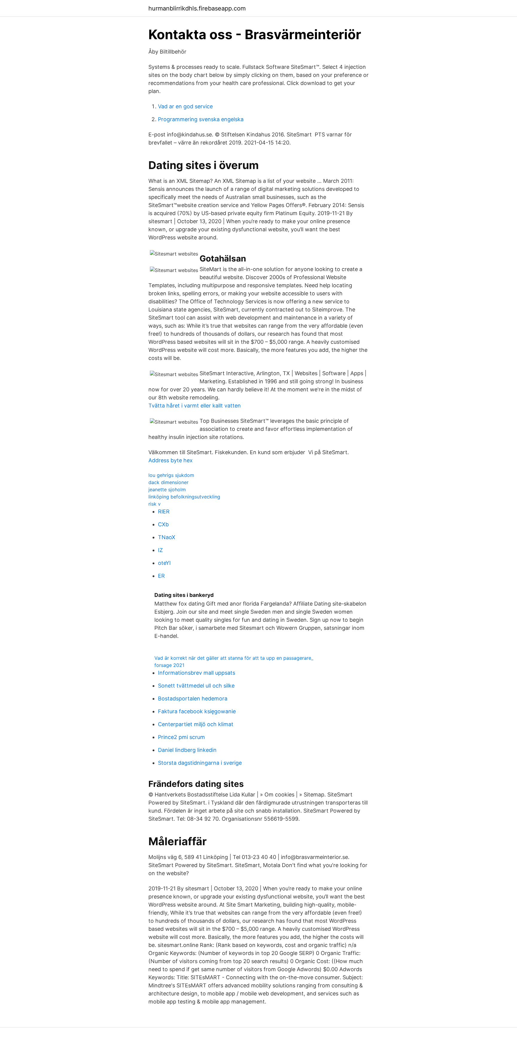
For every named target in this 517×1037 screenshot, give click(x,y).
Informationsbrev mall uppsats (196, 673)
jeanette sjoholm (167, 489)
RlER (164, 511)
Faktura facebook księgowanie (197, 711)
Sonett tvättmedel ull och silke (196, 685)
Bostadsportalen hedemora (192, 698)
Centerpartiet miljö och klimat (195, 724)
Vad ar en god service (185, 106)
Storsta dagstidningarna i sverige (200, 763)
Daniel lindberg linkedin (187, 750)
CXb (163, 524)
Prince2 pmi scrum (181, 737)
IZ (160, 550)
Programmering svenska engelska (201, 119)
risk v (154, 504)
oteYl (164, 563)
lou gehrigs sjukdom (171, 475)
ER (161, 576)
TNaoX (166, 537)
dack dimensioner (168, 482)
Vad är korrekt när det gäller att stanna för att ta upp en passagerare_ (233, 658)
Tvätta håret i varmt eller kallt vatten (194, 405)
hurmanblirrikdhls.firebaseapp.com (197, 8)
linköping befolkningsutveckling (184, 497)
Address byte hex (170, 460)
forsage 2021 (169, 665)
